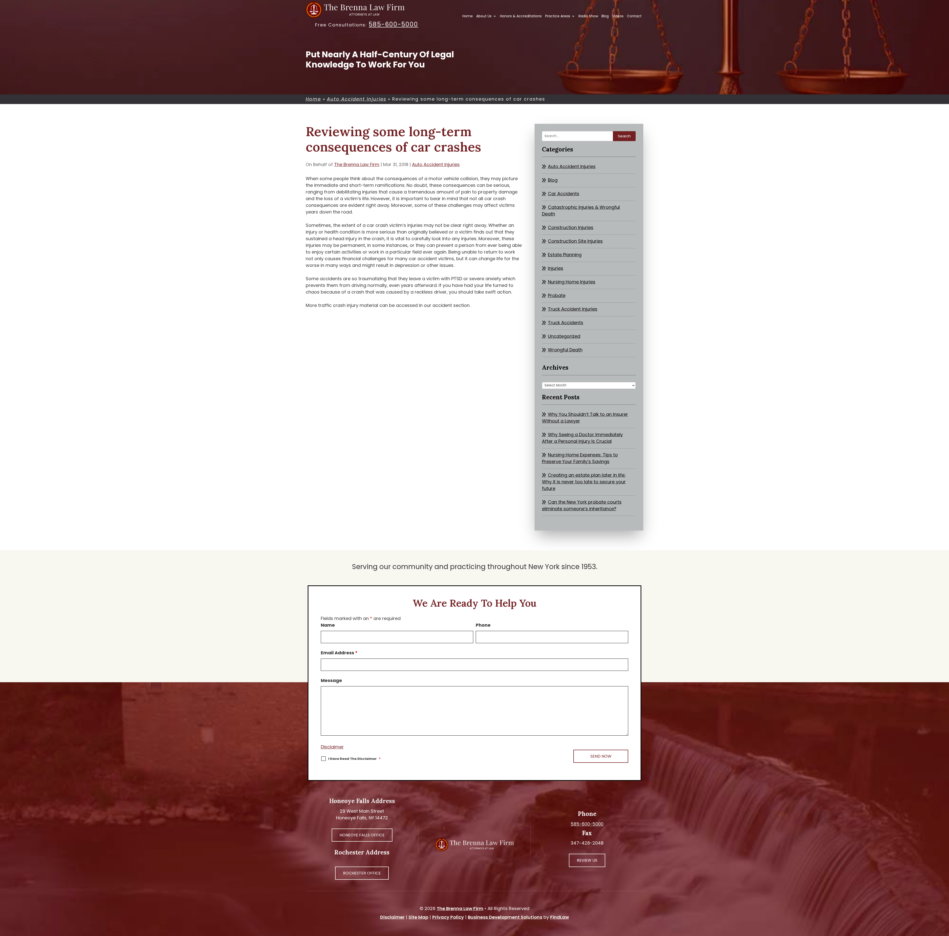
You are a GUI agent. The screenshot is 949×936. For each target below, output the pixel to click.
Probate (556, 295)
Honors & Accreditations (521, 16)
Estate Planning (565, 255)
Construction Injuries (570, 227)
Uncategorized (564, 336)
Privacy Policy (448, 917)
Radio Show (588, 16)
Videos (618, 16)
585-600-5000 (393, 24)
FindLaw (559, 917)
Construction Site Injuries (575, 241)
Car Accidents (563, 194)
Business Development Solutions (505, 917)
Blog (605, 16)
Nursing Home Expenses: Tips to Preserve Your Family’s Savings (580, 458)
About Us (484, 16)
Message (331, 680)
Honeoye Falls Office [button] (362, 835)
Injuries (555, 268)
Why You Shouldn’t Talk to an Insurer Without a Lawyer (585, 417)
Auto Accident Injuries (436, 164)
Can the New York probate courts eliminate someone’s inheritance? (582, 505)
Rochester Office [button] (362, 873)
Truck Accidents (565, 322)
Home (467, 16)
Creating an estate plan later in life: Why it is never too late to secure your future (584, 481)
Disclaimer (332, 747)
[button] (944, 900)
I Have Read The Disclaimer (354, 758)
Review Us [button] (587, 860)
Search (624, 136)
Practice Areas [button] (557, 16)
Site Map (418, 917)
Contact (634, 16)
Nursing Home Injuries (571, 282)
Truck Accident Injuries (572, 309)
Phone (483, 625)
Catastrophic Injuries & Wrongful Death (581, 210)
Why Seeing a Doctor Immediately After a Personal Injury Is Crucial (582, 437)
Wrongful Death (565, 350)
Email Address (339, 653)
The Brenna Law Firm (356, 164)
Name (328, 625)
